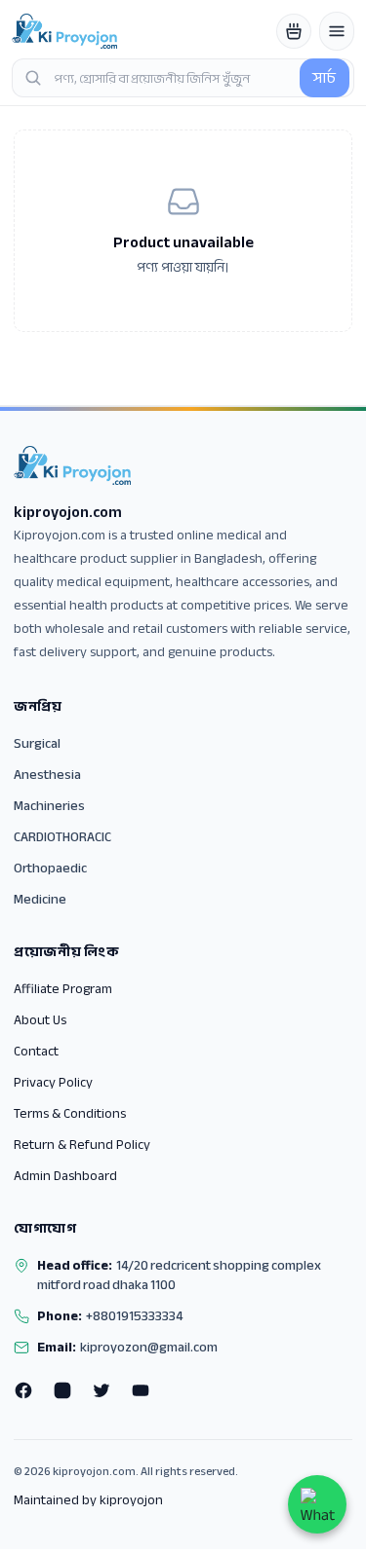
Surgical (37, 743)
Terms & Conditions (70, 1113)
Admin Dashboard (65, 1176)
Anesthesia (47, 774)
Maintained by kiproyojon (88, 1500)
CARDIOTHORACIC (62, 837)
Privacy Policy (53, 1082)
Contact (36, 1051)
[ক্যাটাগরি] (336, 31)
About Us (40, 1020)
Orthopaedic (50, 868)
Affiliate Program (63, 989)
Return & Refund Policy (82, 1144)
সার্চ (324, 77)
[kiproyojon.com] (64, 31)
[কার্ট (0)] (293, 31)
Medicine (40, 899)
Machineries (49, 806)
